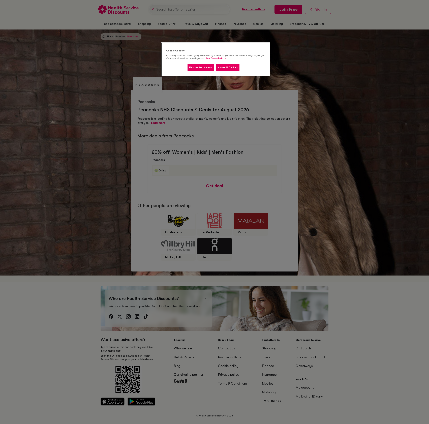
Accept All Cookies (228, 67)
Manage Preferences (200, 67)
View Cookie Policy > (216, 58)
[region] (215, 59)
